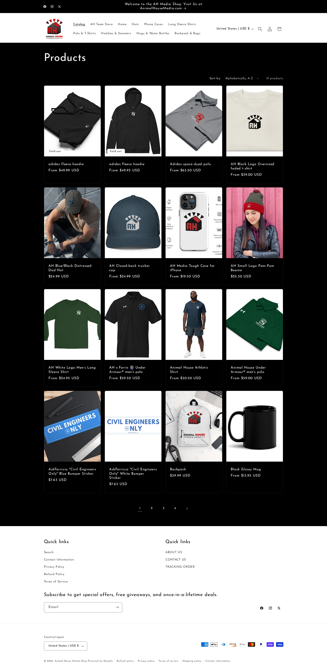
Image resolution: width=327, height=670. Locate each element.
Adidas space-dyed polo (190, 164)
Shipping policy (191, 661)
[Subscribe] (117, 607)
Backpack (178, 469)
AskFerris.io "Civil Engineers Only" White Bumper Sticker (133, 474)
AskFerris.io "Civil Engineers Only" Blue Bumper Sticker (72, 472)
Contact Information (59, 559)
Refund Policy (54, 574)
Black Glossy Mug (246, 469)
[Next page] (187, 508)
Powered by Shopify (100, 661)
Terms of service (168, 661)
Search (49, 552)
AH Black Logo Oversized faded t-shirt (252, 166)
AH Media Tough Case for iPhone (192, 268)
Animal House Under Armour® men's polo (248, 370)
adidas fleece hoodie (66, 164)
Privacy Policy (54, 566)
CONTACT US (175, 559)
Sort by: (215, 78)
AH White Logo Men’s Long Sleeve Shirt (72, 370)
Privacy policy (146, 661)
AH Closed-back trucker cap (129, 268)
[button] (260, 29)
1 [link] (140, 508)
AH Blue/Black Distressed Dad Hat (70, 268)
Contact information (217, 661)
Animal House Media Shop (71, 661)
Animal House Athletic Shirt (189, 370)
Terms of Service (56, 581)
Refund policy (125, 661)
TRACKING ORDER (180, 566)
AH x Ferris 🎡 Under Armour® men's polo (127, 370)
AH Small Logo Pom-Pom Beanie (252, 268)
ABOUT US (173, 552)
